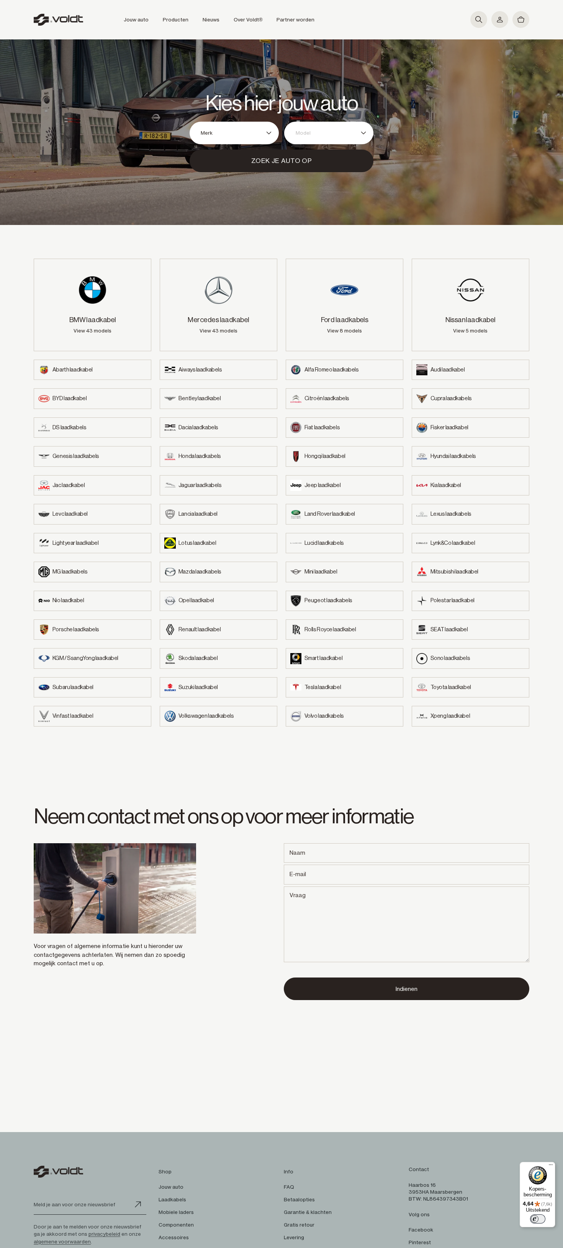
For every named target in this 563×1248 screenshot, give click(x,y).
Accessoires (174, 1237)
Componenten (176, 1224)
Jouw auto (171, 1186)
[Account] (499, 19)
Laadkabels (172, 1199)
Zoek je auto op (281, 160)
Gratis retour (299, 1224)
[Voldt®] (58, 20)
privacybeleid (104, 1234)
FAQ (289, 1186)
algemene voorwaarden (62, 1241)
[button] (478, 19)
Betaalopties (299, 1199)
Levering (294, 1237)
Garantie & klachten (308, 1212)
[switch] (537, 1219)
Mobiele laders (176, 1212)
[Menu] (550, 1166)
